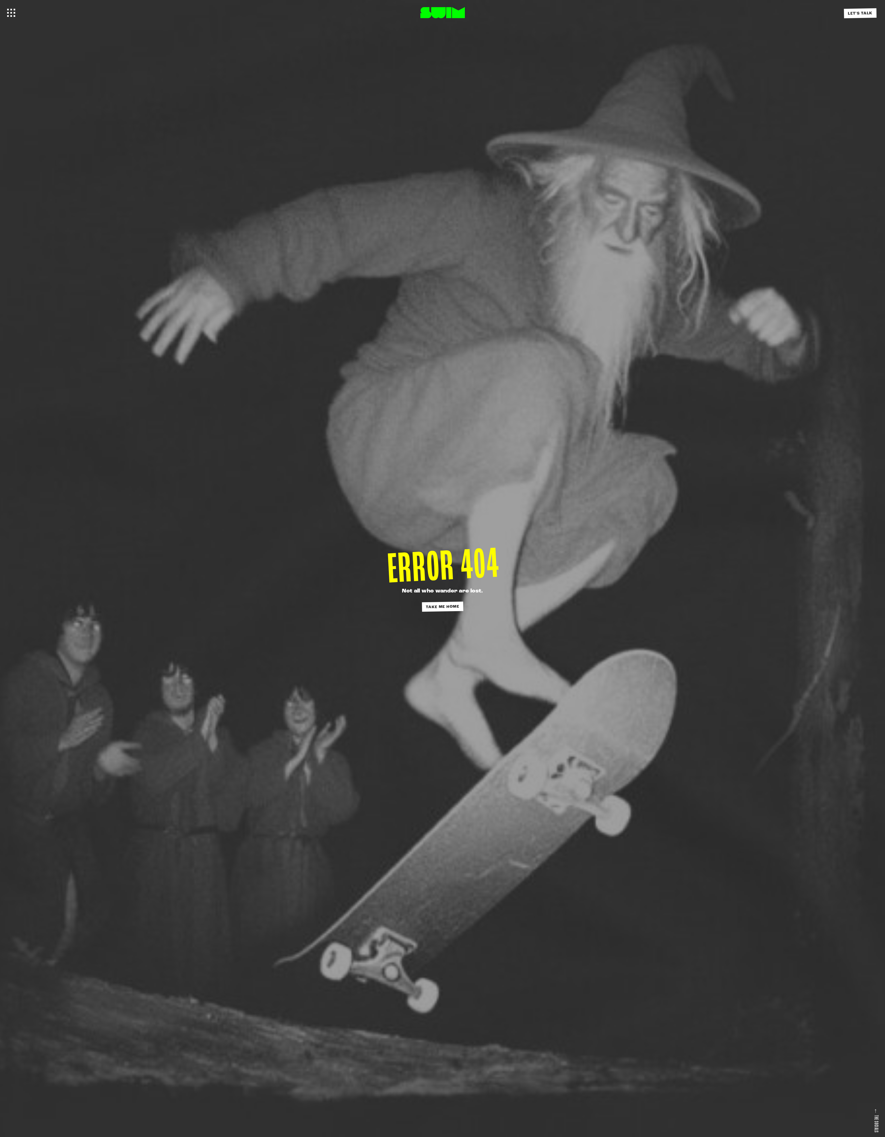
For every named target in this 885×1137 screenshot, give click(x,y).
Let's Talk (860, 13)
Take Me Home (442, 607)
